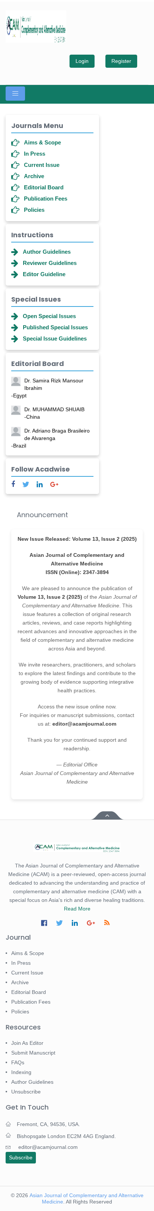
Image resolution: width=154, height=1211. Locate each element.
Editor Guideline (44, 274)
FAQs (17, 1062)
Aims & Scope (42, 142)
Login (82, 61)
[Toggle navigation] (15, 93)
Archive (34, 176)
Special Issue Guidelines (55, 338)
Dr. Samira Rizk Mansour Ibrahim (47, 386)
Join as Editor (27, 1043)
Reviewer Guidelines (50, 263)
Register (121, 61)
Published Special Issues (55, 327)
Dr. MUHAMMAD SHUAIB (54, 412)
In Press (34, 153)
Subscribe (21, 1157)
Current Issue (41, 165)
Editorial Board (44, 187)
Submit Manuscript (33, 1052)
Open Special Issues (49, 316)
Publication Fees (45, 198)
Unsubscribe (26, 1091)
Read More (77, 909)
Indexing (21, 1072)
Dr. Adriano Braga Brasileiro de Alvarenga (50, 437)
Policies (34, 210)
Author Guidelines (47, 251)
